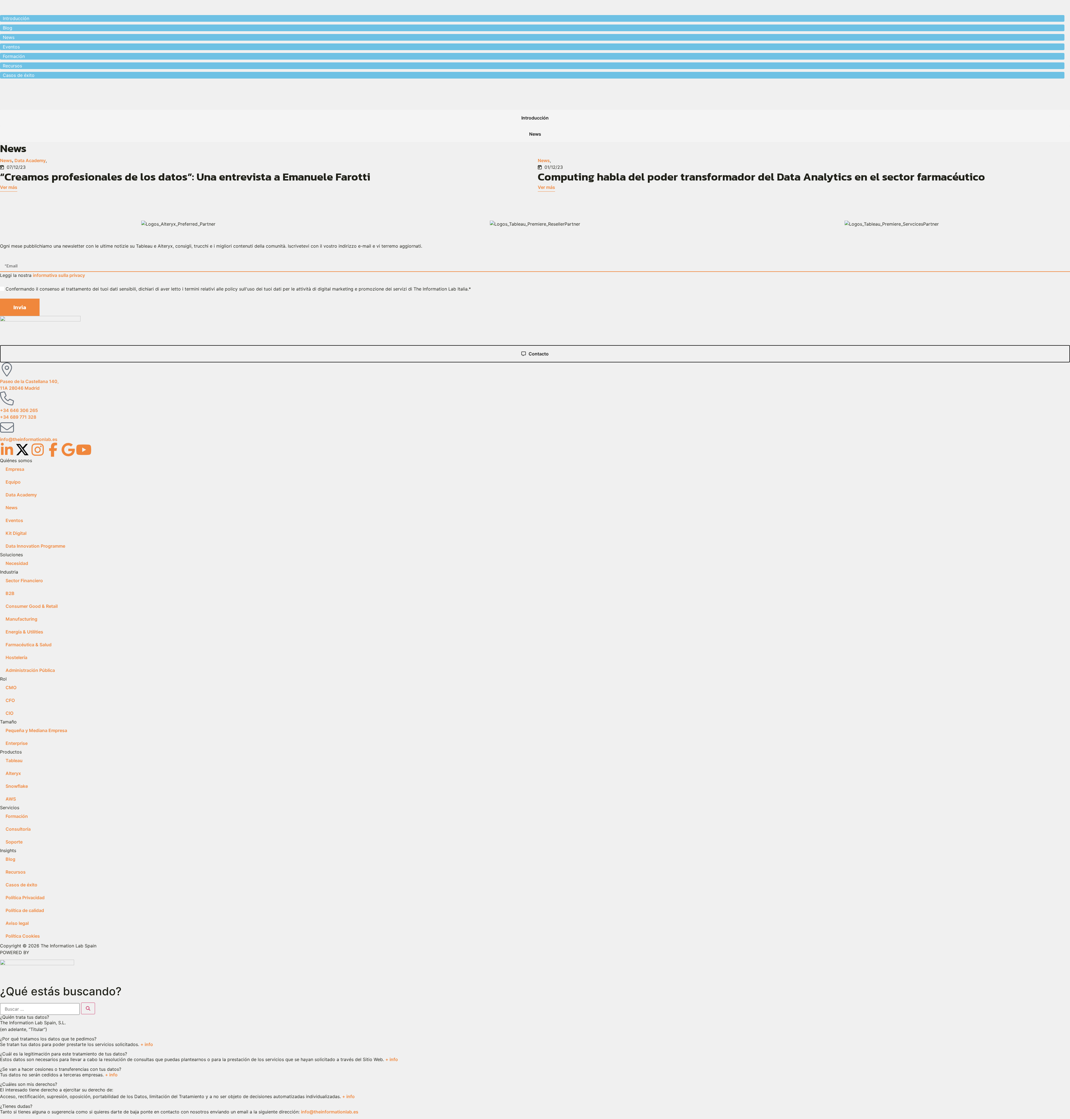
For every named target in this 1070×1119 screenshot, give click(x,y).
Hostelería (16, 657)
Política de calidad (25, 910)
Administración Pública (30, 670)
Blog (10, 859)
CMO (11, 687)
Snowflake (17, 786)
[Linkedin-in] (7, 450)
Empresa (15, 469)
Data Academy (30, 160)
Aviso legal (17, 923)
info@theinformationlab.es (329, 1112)
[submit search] (88, 1008)
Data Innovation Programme (35, 546)
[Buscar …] (40, 1009)
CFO (10, 700)
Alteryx (13, 773)
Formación (17, 816)
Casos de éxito (21, 885)
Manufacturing (21, 619)
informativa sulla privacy (59, 275)
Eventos (14, 520)
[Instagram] (38, 450)
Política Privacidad (25, 897)
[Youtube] (84, 450)
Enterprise (17, 743)
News (6, 160)
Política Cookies (23, 936)
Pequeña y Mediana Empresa (36, 730)
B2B (10, 593)
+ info (146, 1044)
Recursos (16, 872)
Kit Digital (16, 533)
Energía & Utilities (24, 632)
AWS (11, 799)
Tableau (14, 760)
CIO (9, 713)
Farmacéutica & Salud (29, 644)
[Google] (68, 450)
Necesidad (17, 563)
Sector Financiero (24, 580)
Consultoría (18, 829)
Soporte (14, 842)
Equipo (13, 482)
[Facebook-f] (53, 450)
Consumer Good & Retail (32, 606)
